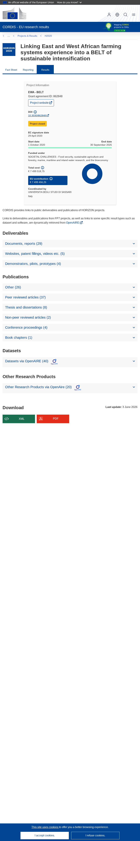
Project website (39, 103)
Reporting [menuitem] (28, 69)
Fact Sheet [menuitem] (11, 69)
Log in (109, 14)
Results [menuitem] (45, 69)
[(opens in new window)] (14, 13)
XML (21, 418)
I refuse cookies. (95, 835)
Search (125, 14)
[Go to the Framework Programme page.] (9, 49)
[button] (117, 14)
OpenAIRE (73, 222)
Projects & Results (27, 35)
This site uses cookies (45, 827)
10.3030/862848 (37, 115)
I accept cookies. (45, 835)
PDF (56, 418)
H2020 (48, 35)
